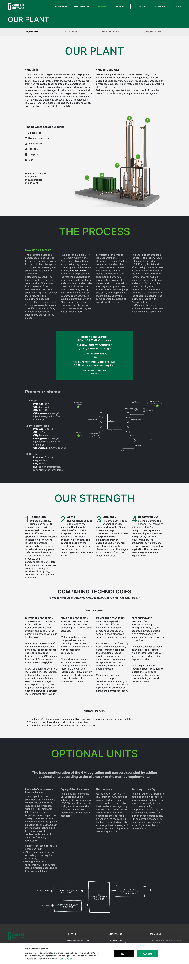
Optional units (152, 31)
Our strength (110, 31)
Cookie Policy (66, 958)
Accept (147, 953)
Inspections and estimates (78, 940)
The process (70, 31)
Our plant (32, 31)
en (179, 6)
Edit (124, 953)
